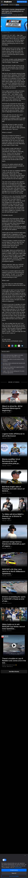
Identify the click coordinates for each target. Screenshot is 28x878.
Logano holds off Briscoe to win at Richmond (13, 435)
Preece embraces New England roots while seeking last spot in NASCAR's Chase (13, 356)
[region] (14, 866)
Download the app (21, 1)
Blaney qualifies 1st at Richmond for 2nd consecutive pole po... (11, 461)
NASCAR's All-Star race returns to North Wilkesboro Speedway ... (13, 571)
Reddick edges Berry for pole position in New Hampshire (13, 360)
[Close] (25, 855)
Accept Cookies (14, 870)
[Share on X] (6, 346)
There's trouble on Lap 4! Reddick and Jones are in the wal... (14, 660)
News (17, 4)
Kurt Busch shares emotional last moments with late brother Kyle (14, 364)
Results (12, 4)
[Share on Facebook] (12, 346)
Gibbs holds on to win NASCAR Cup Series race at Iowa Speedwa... (13, 626)
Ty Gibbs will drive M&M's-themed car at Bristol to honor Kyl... (13, 516)
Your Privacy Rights (14, 876)
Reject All (14, 873)
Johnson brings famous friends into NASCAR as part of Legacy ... (13, 544)
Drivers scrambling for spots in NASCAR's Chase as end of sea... (13, 599)
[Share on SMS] (22, 346)
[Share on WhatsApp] (16, 346)
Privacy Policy (18, 867)
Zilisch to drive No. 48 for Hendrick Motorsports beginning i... (12, 408)
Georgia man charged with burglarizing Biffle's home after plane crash (14, 367)
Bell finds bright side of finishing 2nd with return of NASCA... (13, 489)
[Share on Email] (19, 346)
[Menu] (1, 1)
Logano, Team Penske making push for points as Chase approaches (13, 371)
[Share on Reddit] (9, 346)
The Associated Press (6, 14)
